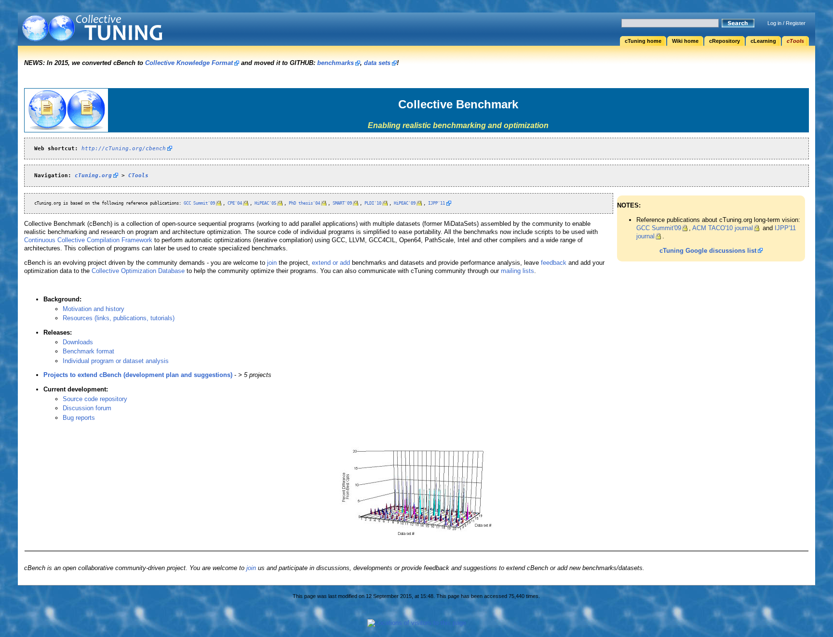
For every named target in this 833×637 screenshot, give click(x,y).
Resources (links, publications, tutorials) (119, 318)
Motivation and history (93, 308)
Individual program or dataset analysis (116, 360)
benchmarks (335, 62)
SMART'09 (342, 203)
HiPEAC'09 (405, 203)
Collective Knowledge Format (189, 62)
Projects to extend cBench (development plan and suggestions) (137, 374)
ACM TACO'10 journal (722, 228)
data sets (377, 62)
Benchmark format (88, 351)
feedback (553, 262)
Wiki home (685, 41)
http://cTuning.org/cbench (123, 148)
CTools (138, 175)
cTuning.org (93, 175)
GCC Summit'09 (658, 228)
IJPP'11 (436, 203)
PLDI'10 (372, 203)
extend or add (331, 262)
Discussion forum (87, 408)
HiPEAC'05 (265, 203)
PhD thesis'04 (304, 203)
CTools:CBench (133, 32)
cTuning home (643, 41)
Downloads (78, 342)
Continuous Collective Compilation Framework (88, 240)
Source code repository (95, 399)
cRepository (724, 41)
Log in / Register (786, 23)
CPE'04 (235, 203)
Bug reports (79, 417)
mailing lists (517, 270)
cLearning (763, 41)
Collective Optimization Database (138, 270)
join (272, 262)
